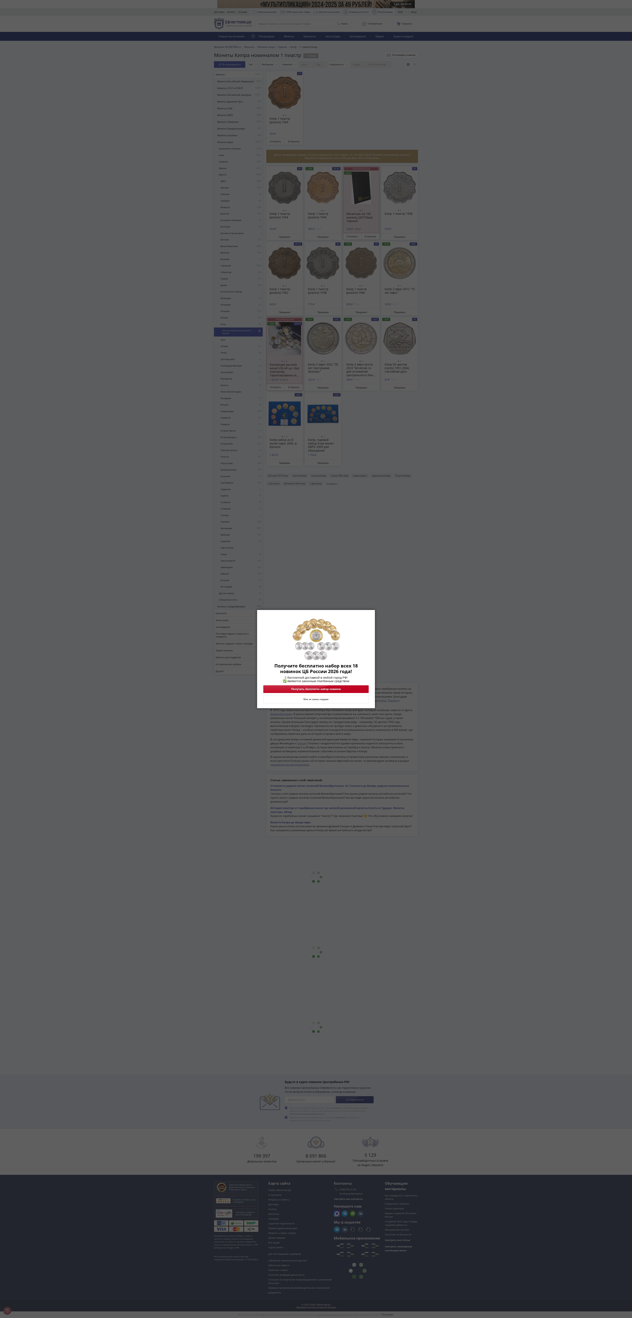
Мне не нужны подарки (316, 699)
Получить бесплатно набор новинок (316, 689)
